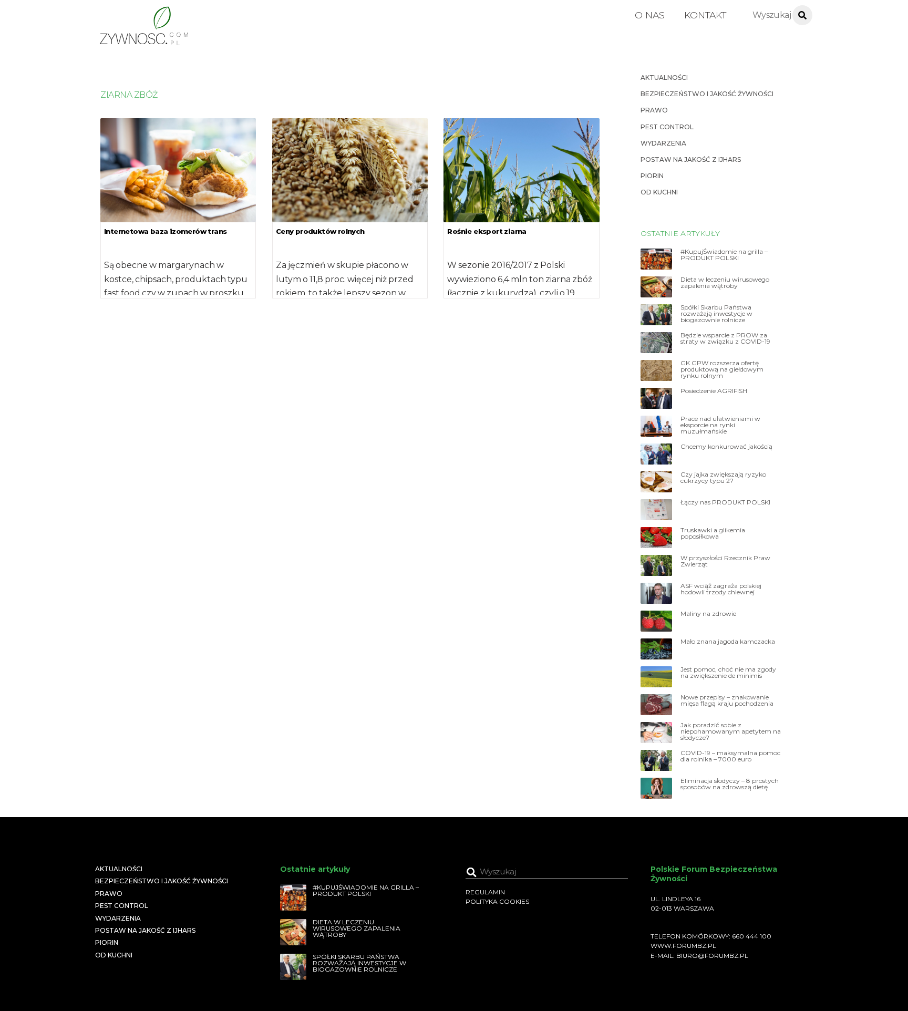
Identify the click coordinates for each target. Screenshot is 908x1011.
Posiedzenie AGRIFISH (713, 391)
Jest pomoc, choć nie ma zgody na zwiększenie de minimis (728, 672)
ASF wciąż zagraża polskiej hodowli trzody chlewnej (720, 589)
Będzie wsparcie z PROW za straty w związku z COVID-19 (725, 338)
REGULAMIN (485, 892)
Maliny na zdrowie (708, 614)
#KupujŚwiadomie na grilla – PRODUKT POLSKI (724, 255)
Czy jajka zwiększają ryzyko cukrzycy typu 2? (723, 477)
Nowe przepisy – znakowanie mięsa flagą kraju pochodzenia (726, 700)
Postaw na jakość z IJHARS (691, 159)
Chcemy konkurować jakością (726, 446)
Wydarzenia (663, 143)
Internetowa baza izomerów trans (165, 231)
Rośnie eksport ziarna (486, 231)
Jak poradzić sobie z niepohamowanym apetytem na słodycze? (730, 731)
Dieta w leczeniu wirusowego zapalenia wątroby (724, 282)
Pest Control (667, 127)
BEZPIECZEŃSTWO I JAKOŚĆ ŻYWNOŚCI (707, 94)
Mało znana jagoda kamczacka (727, 641)
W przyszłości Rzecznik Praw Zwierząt (725, 561)
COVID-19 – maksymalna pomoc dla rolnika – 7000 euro (730, 756)
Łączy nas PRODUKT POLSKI (725, 502)
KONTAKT (705, 14)
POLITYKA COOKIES (497, 901)
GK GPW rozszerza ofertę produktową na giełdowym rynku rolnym (721, 369)
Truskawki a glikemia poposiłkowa (712, 533)
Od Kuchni (659, 192)
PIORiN (652, 176)
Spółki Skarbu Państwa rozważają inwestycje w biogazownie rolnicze (716, 313)
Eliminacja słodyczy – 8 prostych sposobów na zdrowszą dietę (729, 784)
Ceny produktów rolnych (320, 231)
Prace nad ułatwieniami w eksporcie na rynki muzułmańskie (720, 425)
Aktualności (664, 77)
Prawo (654, 110)
